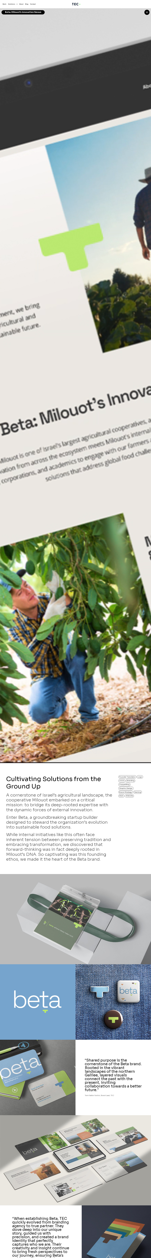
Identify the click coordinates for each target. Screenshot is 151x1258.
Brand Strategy (125, 792)
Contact (33, 4)
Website (129, 796)
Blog (26, 4)
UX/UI (121, 781)
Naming (137, 792)
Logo (140, 777)
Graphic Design (125, 788)
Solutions (11, 4)
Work (4, 4)
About (21, 4)
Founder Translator (127, 777)
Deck (121, 796)
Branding (130, 781)
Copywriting (124, 784)
